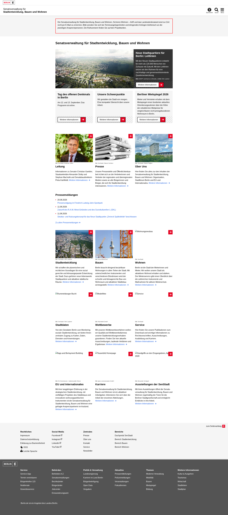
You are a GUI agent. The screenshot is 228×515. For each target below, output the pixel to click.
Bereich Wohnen (122, 447)
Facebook (56, 435)
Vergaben (87, 489)
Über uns (87, 439)
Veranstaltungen (122, 481)
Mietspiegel (151, 485)
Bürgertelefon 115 (27, 481)
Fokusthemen (120, 485)
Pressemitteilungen (123, 474)
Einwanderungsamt (60, 493)
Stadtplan (182, 489)
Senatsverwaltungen (60, 478)
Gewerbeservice (27, 489)
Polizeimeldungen (122, 478)
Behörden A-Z (58, 474)
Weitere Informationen (147, 85)
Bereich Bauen (121, 443)
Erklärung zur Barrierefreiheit (32, 443)
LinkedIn (55, 443)
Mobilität (149, 478)
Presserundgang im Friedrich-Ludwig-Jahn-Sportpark (80, 203)
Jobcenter (56, 489)
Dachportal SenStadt (123, 435)
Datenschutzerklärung (29, 439)
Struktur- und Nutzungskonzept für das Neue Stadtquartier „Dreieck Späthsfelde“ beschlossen (97, 217)
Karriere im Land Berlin (93, 478)
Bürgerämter (57, 485)
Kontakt (86, 443)
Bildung (149, 489)
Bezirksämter (57, 481)
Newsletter (87, 451)
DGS (26, 447)
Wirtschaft (182, 481)
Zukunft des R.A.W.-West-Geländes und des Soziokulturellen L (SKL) (86, 210)
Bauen (149, 481)
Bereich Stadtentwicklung (125, 439)
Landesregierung (90, 474)
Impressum (25, 435)
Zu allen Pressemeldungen (66, 223)
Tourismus (182, 478)
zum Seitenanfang (214, 426)
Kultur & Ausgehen (186, 474)
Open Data (88, 485)
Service (86, 447)
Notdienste (25, 485)
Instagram (56, 439)
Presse (86, 435)
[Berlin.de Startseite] (9, 3)
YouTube (55, 447)
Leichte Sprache (30, 451)
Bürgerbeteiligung (91, 481)
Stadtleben (182, 485)
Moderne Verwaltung (155, 474)
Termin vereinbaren (28, 478)
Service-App (25, 474)
